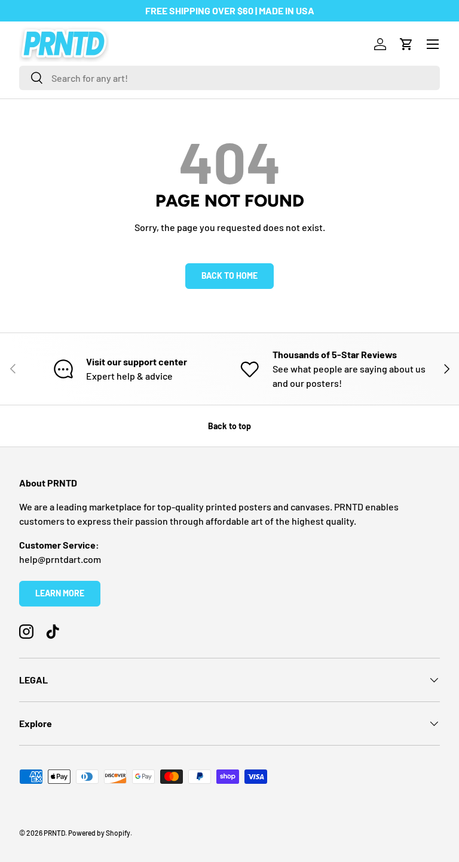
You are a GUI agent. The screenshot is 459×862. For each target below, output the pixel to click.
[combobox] (229, 78)
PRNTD (54, 833)
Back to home (229, 275)
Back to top (229, 426)
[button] (406, 44)
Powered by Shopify (99, 833)
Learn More (59, 593)
